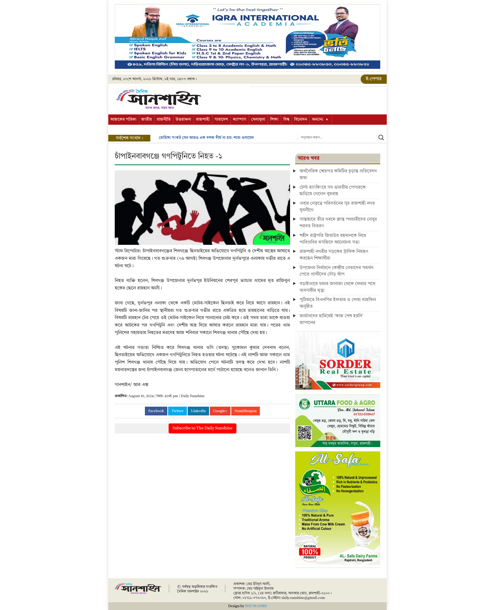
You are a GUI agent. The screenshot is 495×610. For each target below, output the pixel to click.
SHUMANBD (256, 606)
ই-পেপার (374, 79)
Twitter (177, 411)
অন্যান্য (317, 120)
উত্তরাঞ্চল (183, 120)
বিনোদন (300, 120)
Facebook (156, 411)
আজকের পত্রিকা (123, 120)
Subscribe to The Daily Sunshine (202, 428)
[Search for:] (342, 137)
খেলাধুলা (258, 120)
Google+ (220, 411)
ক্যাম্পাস (239, 120)
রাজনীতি (164, 120)
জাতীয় (146, 120)
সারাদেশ (221, 120)
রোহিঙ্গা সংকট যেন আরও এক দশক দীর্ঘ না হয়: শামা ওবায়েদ (206, 138)
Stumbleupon (246, 411)
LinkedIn (198, 411)
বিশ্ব (286, 120)
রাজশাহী (203, 120)
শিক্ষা (274, 120)
